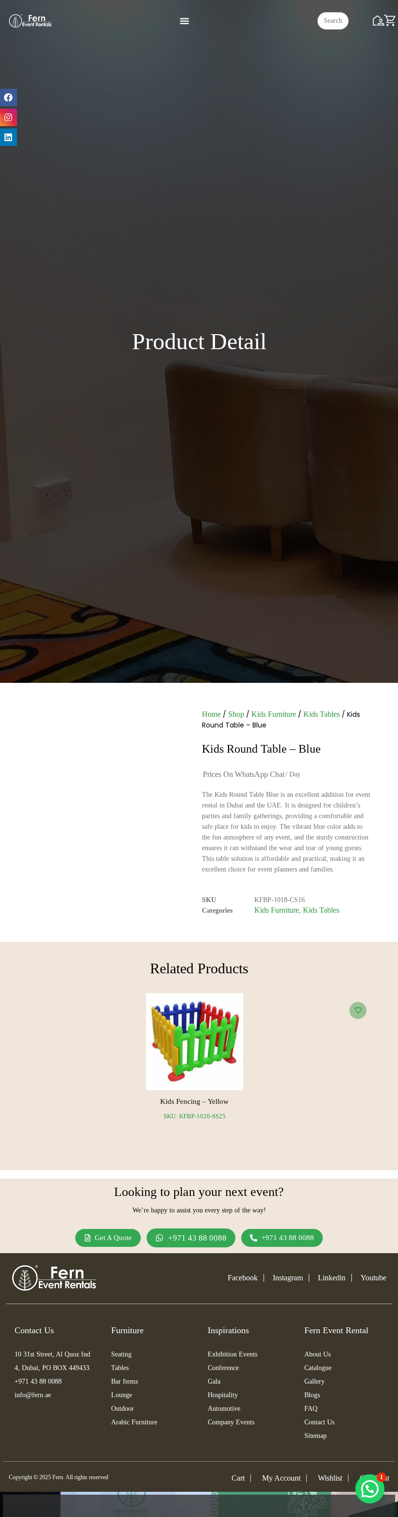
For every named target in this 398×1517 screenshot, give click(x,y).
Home (211, 714)
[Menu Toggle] (184, 21)
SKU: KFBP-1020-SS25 (195, 1116)
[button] (369, 1488)
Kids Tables (321, 714)
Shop (236, 714)
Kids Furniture (273, 714)
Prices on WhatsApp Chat (243, 774)
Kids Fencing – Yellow (194, 1101)
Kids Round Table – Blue (261, 749)
